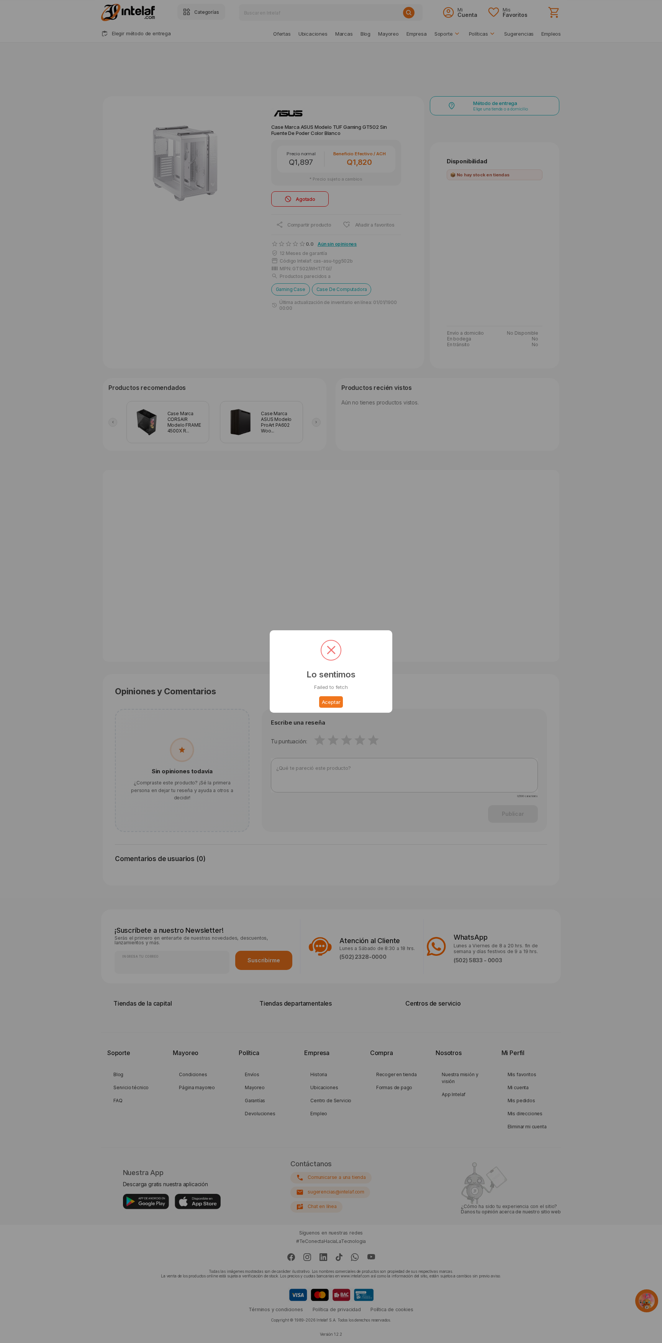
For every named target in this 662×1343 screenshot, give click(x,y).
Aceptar (331, 702)
